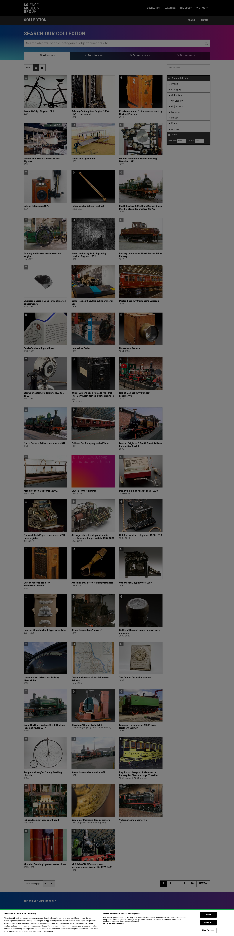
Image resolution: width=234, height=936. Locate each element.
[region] (117, 923)
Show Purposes (208, 930)
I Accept (208, 915)
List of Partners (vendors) (113, 924)
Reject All (208, 922)
